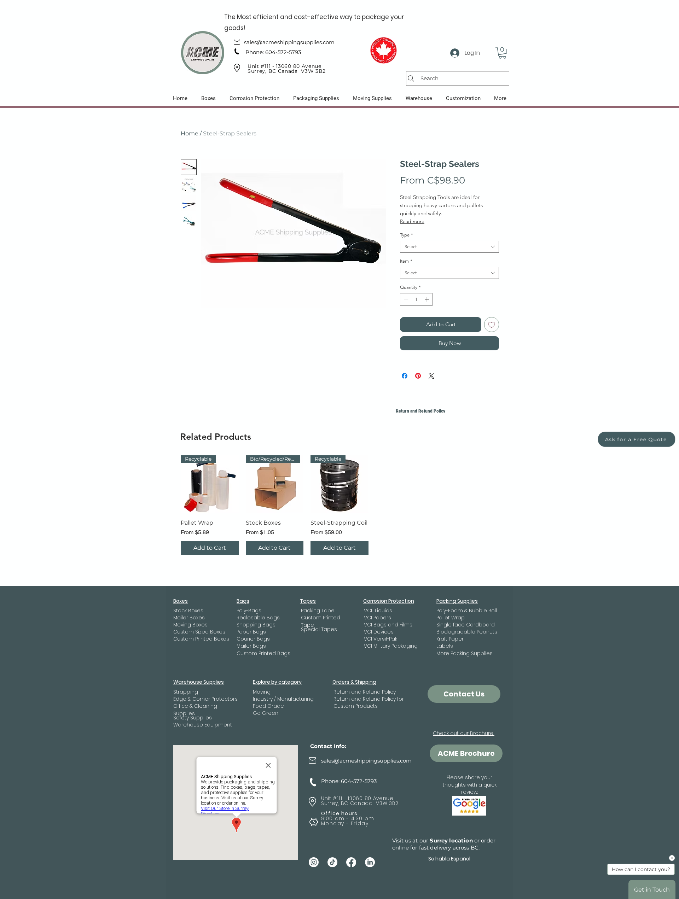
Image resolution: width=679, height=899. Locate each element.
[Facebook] (351, 862)
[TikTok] (332, 862)
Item (406, 261)
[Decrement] (405, 299)
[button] (502, 53)
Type (406, 235)
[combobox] (449, 247)
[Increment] (427, 299)
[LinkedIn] (370, 862)
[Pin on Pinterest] (418, 376)
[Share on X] (431, 376)
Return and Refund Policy (420, 411)
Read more (412, 221)
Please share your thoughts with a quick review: (470, 784)
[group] (339, 505)
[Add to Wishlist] (491, 324)
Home (189, 133)
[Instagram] (314, 862)
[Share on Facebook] (404, 376)
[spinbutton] (416, 299)
